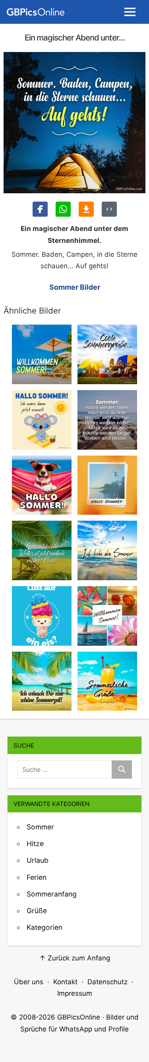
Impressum (74, 993)
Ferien (36, 877)
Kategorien (44, 927)
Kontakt (65, 982)
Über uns (28, 982)
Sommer (40, 827)
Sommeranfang (52, 894)
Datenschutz (107, 982)
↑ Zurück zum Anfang (74, 958)
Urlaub (37, 860)
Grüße (37, 910)
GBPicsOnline (78, 1017)
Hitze (35, 843)
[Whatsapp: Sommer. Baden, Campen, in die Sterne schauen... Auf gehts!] (63, 209)
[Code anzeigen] (109, 209)
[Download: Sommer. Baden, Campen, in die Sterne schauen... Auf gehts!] (86, 209)
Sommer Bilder (74, 287)
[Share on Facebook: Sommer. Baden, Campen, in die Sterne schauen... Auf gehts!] (40, 209)
